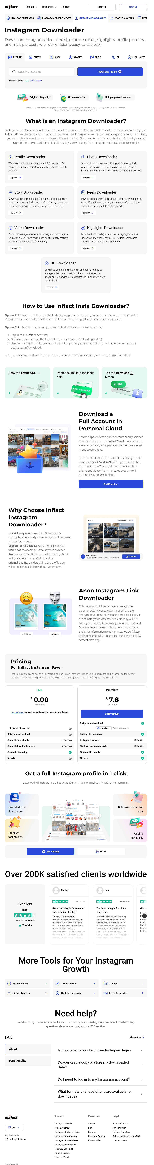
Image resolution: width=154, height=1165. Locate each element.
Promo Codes (94, 1140)
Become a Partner (96, 1136)
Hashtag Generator (64, 1149)
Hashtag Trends (62, 1157)
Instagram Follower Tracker (68, 1132)
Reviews (92, 1132)
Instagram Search (63, 1123)
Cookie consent (120, 1140)
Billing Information (121, 1132)
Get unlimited (36, 80)
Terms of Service (120, 1123)
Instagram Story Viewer (66, 1136)
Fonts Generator (62, 1153)
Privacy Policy (119, 1128)
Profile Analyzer (62, 1128)
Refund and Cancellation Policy (127, 1136)
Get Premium (17, 712)
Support (92, 1123)
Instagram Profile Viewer (66, 1140)
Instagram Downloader (66, 1144)
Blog (90, 1128)
